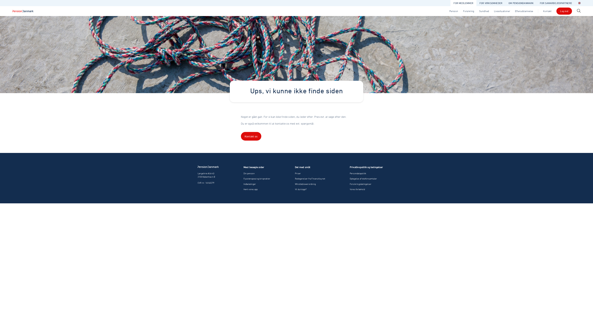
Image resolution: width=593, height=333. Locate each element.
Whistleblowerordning (305, 184)
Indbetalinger (250, 184)
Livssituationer (502, 11)
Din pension (249, 173)
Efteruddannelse (524, 11)
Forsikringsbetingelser (360, 184)
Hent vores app (251, 189)
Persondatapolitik (358, 173)
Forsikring (468, 11)
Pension (453, 11)
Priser (298, 173)
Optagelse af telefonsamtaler (363, 178)
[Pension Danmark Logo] (23, 11)
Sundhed (484, 11)
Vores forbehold (357, 189)
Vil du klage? (301, 189)
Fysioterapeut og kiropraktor (257, 178)
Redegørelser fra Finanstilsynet (310, 178)
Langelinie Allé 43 (206, 173)
